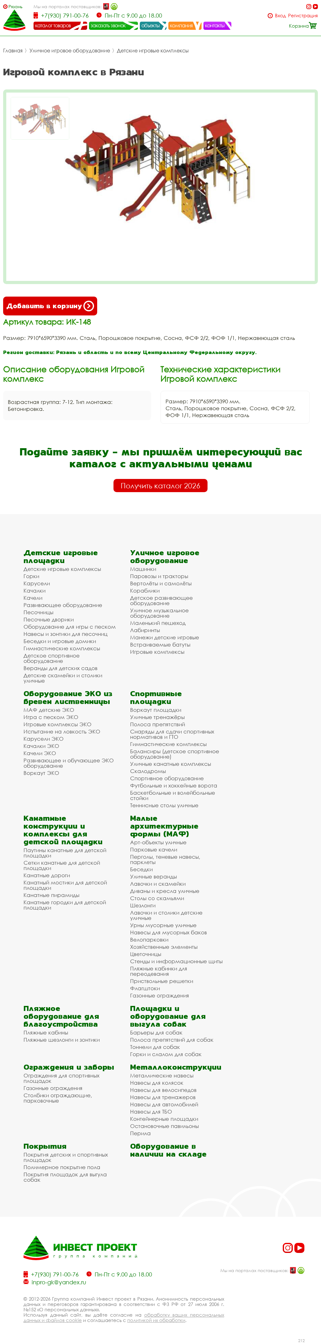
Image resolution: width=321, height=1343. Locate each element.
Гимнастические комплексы (62, 648)
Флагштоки (145, 988)
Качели (33, 597)
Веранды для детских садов (60, 668)
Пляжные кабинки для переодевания (158, 971)
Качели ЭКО (40, 753)
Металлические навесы (161, 1075)
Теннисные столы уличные (164, 805)
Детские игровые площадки (61, 556)
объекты (150, 25)
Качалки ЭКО (41, 746)
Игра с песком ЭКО (51, 717)
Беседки (141, 869)
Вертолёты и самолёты (161, 583)
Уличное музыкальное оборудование (159, 613)
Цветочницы (145, 954)
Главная (13, 50)
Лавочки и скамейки (158, 883)
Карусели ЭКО (44, 738)
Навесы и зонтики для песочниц (66, 634)
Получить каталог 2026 (160, 485)
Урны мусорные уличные (163, 925)
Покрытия (45, 1146)
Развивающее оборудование (63, 605)
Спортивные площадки (156, 697)
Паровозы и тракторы (159, 576)
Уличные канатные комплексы (170, 763)
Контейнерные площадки (164, 1118)
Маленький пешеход (158, 623)
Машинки (143, 569)
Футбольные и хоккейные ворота (173, 785)
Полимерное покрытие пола (62, 1167)
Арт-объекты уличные (158, 842)
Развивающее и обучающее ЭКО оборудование (69, 763)
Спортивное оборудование (167, 778)
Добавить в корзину (44, 306)
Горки (31, 576)
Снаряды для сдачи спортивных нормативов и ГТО (172, 734)
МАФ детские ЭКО (49, 709)
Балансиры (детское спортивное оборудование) (174, 754)
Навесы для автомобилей (164, 1104)
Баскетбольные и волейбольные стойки (172, 795)
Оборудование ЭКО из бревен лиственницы (68, 697)
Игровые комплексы (157, 651)
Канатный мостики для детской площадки (65, 885)
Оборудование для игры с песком (70, 626)
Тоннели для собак (155, 1047)
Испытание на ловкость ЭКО (62, 731)
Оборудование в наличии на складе (168, 1150)
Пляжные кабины (46, 1032)
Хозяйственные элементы (163, 946)
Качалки (34, 590)
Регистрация (303, 15)
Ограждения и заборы (69, 1067)
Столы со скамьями (157, 898)
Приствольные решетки (161, 981)
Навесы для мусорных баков (168, 932)
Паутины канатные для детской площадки (65, 852)
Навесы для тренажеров (163, 1097)
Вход (280, 15)
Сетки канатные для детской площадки (62, 865)
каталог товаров (53, 25)
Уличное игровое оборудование (69, 50)
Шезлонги (142, 905)
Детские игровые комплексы (153, 50)
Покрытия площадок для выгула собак (65, 1177)
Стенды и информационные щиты (176, 961)
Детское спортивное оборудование (52, 658)
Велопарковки (149, 939)
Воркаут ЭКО (41, 773)
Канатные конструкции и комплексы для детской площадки (63, 830)
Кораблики (145, 590)
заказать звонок (108, 25)
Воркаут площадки (155, 709)
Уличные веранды (153, 876)
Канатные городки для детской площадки (65, 905)
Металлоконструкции (175, 1067)
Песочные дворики (49, 619)
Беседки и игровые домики (60, 641)
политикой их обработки (156, 1320)
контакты (215, 25)
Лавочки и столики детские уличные (166, 915)
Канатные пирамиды (51, 895)
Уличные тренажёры (157, 717)
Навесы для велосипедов (163, 1090)
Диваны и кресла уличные (164, 891)
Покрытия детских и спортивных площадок (66, 1157)
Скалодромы (148, 771)
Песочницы (38, 612)
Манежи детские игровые (164, 637)
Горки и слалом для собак (166, 1054)
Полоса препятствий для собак (171, 1039)
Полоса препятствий (157, 724)
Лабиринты (145, 630)
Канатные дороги (47, 875)
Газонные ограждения (159, 995)
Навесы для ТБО (151, 1111)
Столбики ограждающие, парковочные (58, 1098)
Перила (140, 1133)
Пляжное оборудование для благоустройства (61, 1016)
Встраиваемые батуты (160, 644)
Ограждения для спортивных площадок (61, 1078)
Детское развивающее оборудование (161, 600)
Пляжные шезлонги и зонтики (62, 1039)
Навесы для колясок (156, 1082)
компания (181, 25)
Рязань (15, 6)
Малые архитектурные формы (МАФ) (164, 826)
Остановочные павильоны (164, 1126)
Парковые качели (153, 849)
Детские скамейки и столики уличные (63, 678)
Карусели (37, 583)
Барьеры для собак (156, 1032)
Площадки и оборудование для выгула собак (168, 1016)
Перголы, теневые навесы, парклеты (165, 859)
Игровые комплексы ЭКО (58, 724)
